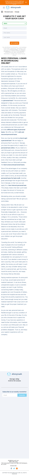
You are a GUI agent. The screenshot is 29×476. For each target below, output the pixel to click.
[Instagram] (17, 468)
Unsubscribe (13, 465)
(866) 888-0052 (13, 461)
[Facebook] (11, 468)
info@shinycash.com (13, 460)
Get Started (14, 43)
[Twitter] (14, 468)
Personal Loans (9, 11)
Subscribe (22, 395)
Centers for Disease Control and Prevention (14, 3)
